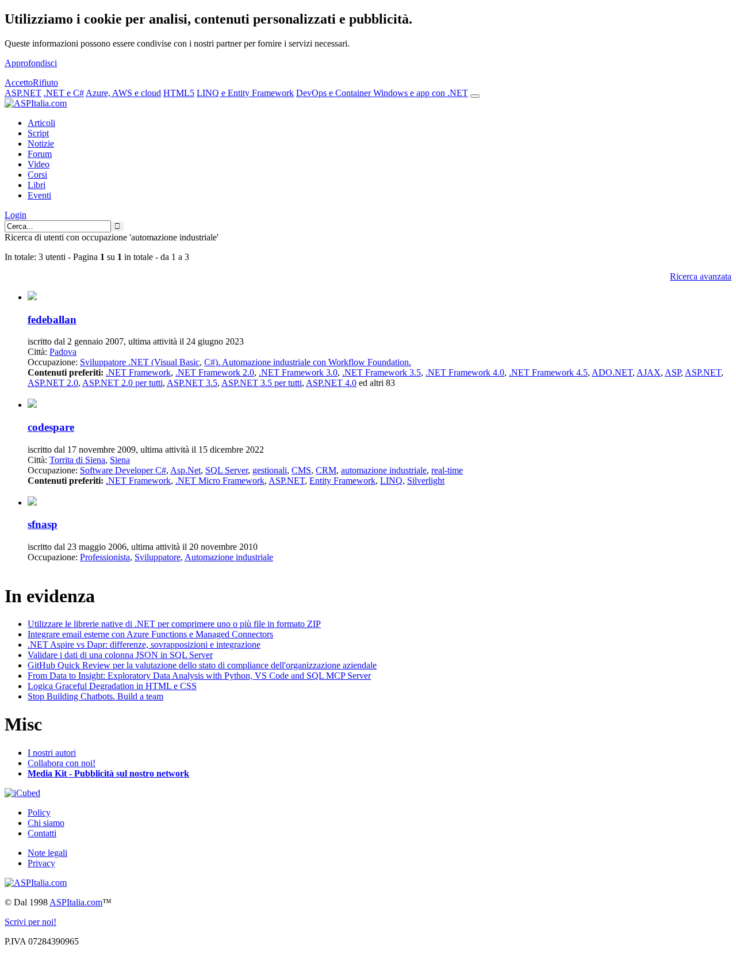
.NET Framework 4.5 (548, 372)
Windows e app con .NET (420, 93)
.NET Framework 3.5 (381, 372)
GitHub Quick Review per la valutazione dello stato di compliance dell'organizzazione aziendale (202, 665)
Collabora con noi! (61, 763)
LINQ (391, 480)
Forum (40, 154)
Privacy (41, 863)
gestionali (269, 470)
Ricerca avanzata (700, 276)
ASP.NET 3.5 (192, 383)
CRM (326, 470)
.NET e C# (64, 93)
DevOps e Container (334, 93)
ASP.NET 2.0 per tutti (122, 383)
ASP (673, 372)
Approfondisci (31, 63)
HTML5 (178, 93)
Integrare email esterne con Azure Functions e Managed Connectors (150, 634)
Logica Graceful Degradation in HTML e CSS (112, 686)
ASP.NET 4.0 (331, 383)
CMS (301, 470)
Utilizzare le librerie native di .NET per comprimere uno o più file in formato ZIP (174, 624)
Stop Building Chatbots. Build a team (95, 696)
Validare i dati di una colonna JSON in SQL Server (120, 655)
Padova (62, 352)
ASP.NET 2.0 (53, 383)
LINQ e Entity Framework (245, 93)
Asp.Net (185, 470)
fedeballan (52, 319)
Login (15, 215)
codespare (51, 427)
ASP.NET (23, 93)
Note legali (47, 853)
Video (38, 164)
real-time (447, 470)
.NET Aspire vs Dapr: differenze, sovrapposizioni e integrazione (144, 644)
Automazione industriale (229, 557)
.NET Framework (138, 372)
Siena (120, 460)
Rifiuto (45, 82)
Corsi (37, 174)
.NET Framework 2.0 (214, 372)
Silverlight (425, 480)
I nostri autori (52, 753)
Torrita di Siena (77, 460)
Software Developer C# (123, 470)
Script (38, 133)
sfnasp (42, 524)
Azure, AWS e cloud (123, 93)
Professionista (105, 557)
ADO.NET (612, 372)
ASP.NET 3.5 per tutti (261, 383)
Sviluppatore (158, 557)
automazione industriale (384, 470)
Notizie (41, 143)
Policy (39, 812)
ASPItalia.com (75, 902)
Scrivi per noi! (30, 922)
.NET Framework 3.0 (298, 372)
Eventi (39, 195)
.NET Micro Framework (219, 480)
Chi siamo (46, 823)
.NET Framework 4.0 (464, 372)
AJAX (649, 372)
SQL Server (226, 470)
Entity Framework (342, 480)
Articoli (41, 123)
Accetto (19, 82)
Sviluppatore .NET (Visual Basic (140, 362)
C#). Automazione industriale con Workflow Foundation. (307, 362)
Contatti (42, 833)
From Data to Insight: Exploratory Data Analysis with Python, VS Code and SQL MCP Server (199, 675)
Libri (36, 185)
